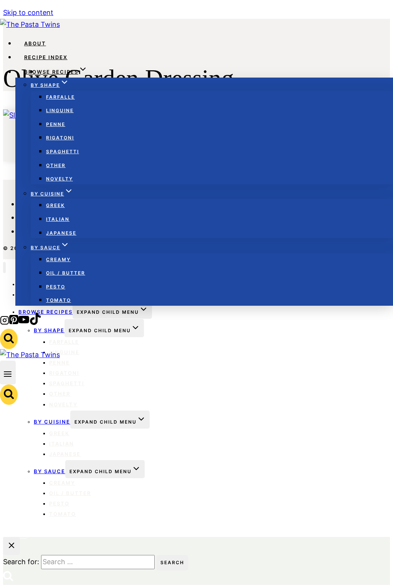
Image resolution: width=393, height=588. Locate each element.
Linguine (60, 110)
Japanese (61, 233)
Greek (55, 205)
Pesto (55, 287)
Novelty (59, 179)
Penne (55, 124)
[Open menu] (8, 372)
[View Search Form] (9, 339)
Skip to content (28, 12)
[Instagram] (4, 322)
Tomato (58, 300)
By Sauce (49, 471)
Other (56, 165)
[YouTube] (23, 322)
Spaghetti (62, 151)
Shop (15, 531)
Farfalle (60, 97)
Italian (57, 219)
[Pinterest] (13, 322)
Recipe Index (46, 57)
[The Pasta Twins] (30, 24)
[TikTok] (35, 322)
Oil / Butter (65, 273)
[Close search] (11, 546)
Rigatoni (60, 138)
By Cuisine (52, 422)
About (35, 43)
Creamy (58, 259)
